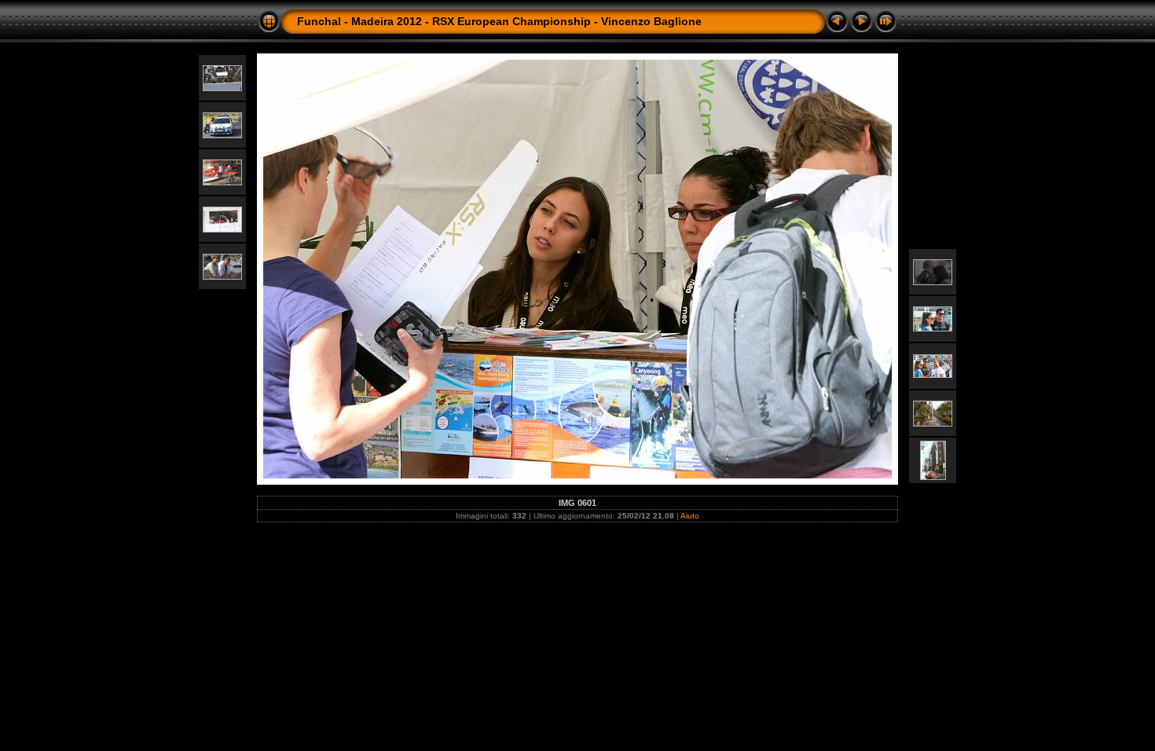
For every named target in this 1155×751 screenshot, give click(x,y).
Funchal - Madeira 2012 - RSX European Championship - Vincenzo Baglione (499, 21)
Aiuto (689, 515)
